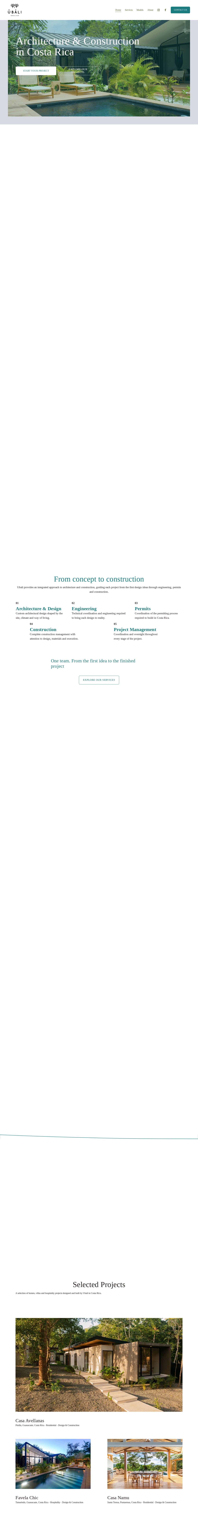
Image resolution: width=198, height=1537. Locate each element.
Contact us (180, 10)
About (150, 10)
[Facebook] (165, 10)
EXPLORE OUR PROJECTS (78, 71)
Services (129, 10)
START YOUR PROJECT (36, 71)
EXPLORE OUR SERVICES (99, 679)
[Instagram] (158, 10)
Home (118, 10)
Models (140, 10)
